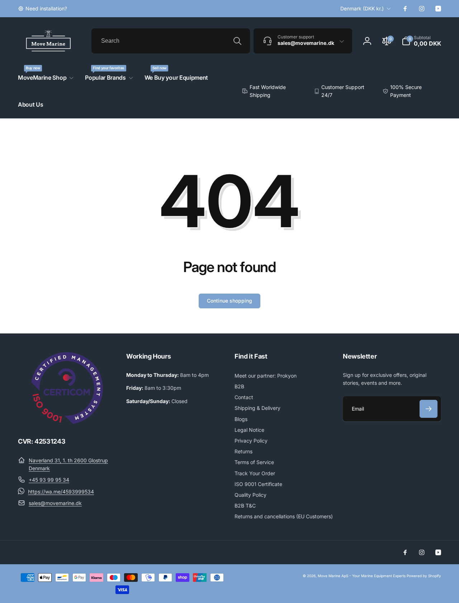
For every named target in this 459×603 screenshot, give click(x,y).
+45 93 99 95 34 (49, 480)
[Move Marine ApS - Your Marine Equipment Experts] (67, 421)
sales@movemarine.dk (55, 503)
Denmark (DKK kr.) (362, 8)
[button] (421, 41)
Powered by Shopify (424, 576)
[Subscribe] (428, 409)
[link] (42, 9)
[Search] (237, 41)
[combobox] (170, 40)
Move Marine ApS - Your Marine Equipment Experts (362, 576)
